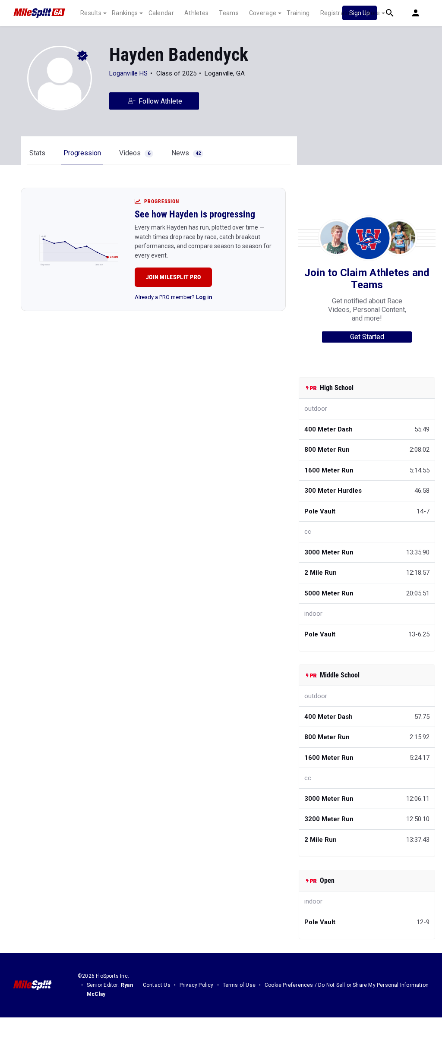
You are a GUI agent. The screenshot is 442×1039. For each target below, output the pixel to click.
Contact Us (156, 985)
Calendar (161, 12)
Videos (134, 153)
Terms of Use (239, 985)
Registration (337, 12)
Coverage (262, 12)
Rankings (125, 12)
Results (90, 12)
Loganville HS (128, 73)
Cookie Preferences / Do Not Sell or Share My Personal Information (347, 985)
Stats (37, 153)
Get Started (367, 337)
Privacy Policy (197, 985)
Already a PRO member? (173, 297)
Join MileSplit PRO (173, 277)
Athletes (196, 12)
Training (298, 12)
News (186, 153)
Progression (82, 153)
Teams (229, 12)
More (372, 12)
